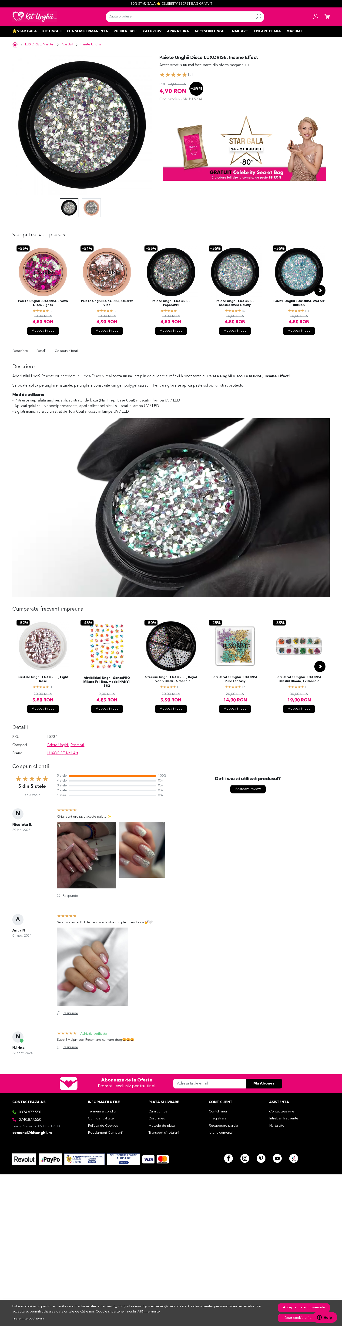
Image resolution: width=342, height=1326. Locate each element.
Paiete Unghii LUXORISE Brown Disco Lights (43, 303)
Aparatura (178, 31)
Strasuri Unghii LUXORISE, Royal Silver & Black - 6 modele (171, 679)
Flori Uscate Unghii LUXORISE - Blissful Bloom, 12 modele (299, 679)
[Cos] (327, 16)
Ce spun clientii (66, 351)
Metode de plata (161, 1126)
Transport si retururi (163, 1133)
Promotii (77, 745)
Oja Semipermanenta (87, 31)
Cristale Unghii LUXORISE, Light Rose (43, 679)
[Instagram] (245, 1158)
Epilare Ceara (267, 31)
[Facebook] (228, 1158)
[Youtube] (277, 1158)
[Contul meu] (316, 16)
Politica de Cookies (103, 1126)
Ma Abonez (264, 1083)
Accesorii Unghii (210, 31)
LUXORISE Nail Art (39, 44)
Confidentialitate (101, 1118)
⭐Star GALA (24, 31)
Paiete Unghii (90, 44)
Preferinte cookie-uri (28, 1318)
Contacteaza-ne (281, 1111)
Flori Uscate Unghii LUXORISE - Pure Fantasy (235, 679)
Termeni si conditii (102, 1111)
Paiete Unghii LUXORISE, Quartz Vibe (107, 303)
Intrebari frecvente (283, 1118)
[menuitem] (69, 207)
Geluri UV (152, 31)
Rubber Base (125, 31)
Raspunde (70, 896)
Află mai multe (148, 1311)
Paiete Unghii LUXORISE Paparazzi (171, 303)
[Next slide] (319, 290)
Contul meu (218, 1111)
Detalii (41, 351)
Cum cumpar (158, 1111)
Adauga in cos (43, 331)
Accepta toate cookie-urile (304, 1307)
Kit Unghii (51, 31)
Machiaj (294, 31)
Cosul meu (156, 1118)
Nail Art (240, 31)
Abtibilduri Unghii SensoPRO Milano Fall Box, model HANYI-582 (107, 682)
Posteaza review (248, 789)
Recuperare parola (223, 1126)
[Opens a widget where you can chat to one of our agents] (324, 1318)
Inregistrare (218, 1118)
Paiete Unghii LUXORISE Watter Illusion (299, 303)
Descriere (20, 351)
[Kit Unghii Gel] (34, 16)
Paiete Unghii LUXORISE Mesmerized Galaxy (235, 303)
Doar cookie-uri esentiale (304, 1318)
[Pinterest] (261, 1158)
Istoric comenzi (220, 1133)
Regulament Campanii (105, 1133)
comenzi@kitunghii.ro (32, 1133)
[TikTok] (293, 1158)
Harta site (276, 1126)
